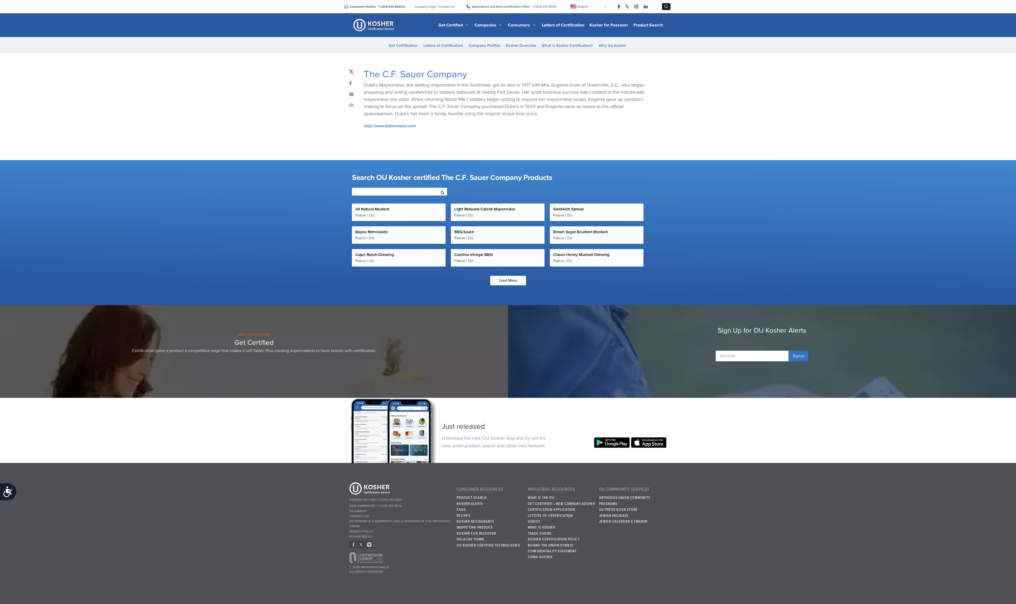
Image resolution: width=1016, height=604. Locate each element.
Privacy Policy (361, 531)
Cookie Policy (361, 536)
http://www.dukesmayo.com (390, 126)
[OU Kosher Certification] (374, 25)
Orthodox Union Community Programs (624, 500)
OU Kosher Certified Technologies (488, 545)
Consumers (519, 25)
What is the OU (541, 497)
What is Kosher (541, 527)
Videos (534, 521)
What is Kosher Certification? (567, 45)
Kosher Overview (521, 45)
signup (798, 356)
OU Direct (357, 511)
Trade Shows (539, 533)
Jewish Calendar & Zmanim (623, 521)
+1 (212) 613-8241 (390, 6)
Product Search (648, 25)
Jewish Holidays (614, 515)
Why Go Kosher (612, 45)
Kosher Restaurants (475, 521)
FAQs (461, 509)
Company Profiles (484, 45)
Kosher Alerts (470, 504)
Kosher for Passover (608, 25)
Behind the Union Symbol (551, 545)
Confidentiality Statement (552, 551)
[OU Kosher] (400, 489)
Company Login (425, 6)
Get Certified (451, 25)
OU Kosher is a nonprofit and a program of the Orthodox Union (399, 523)
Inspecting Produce (475, 527)
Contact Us (447, 6)
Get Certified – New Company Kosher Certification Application (561, 507)
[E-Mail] (351, 94)
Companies (486, 25)
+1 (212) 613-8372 (544, 6)
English (583, 6)
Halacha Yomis (470, 539)
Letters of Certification (563, 25)
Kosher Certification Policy (554, 539)
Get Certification (403, 45)
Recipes (463, 515)
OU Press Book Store (618, 509)
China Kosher (540, 557)
